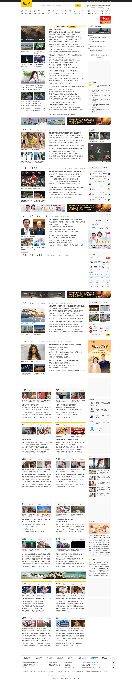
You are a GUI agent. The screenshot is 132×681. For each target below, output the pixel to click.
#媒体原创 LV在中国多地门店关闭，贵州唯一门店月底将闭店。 (73, 564)
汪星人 (81, 584)
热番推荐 (49, 618)
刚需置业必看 (95, 328)
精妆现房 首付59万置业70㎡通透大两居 (98, 575)
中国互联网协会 (73, 658)
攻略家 (48, 425)
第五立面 (28, 101)
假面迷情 (28, 103)
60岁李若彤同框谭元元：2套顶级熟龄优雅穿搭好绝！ (36, 412)
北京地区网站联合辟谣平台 (54, 665)
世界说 (50, 49)
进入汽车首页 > (66, 255)
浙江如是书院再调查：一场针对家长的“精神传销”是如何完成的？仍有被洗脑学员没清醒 (79, 566)
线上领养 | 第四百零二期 (62, 611)
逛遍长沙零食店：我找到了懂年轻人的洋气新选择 (69, 452)
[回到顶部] (114, 671)
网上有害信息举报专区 (105, 22)
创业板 (102, 215)
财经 (24, 216)
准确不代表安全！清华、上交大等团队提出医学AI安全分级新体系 (39, 484)
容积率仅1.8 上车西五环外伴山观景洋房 (98, 573)
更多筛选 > (107, 272)
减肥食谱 (82, 425)
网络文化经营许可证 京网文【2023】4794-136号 (33, 664)
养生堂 (43, 110)
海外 (57, 303)
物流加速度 (52, 34)
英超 (39, 11)
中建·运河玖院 (103, 321)
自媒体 (47, 255)
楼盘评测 (106, 330)
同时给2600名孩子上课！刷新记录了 (34, 87)
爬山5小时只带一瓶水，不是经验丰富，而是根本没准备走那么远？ (40, 442)
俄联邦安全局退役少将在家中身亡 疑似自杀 (60, 83)
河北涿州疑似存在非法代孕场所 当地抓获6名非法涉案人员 (64, 67)
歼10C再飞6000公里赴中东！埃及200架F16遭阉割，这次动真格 (39, 564)
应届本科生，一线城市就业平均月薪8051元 (67, 414)
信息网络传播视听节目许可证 (87, 665)
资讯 (48, 303)
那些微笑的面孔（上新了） (29, 529)
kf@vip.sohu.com (79, 671)
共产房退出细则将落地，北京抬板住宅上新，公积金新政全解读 (66, 326)
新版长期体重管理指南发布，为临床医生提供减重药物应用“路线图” (40, 479)
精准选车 (107, 277)
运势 (39, 584)
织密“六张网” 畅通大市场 (74, 32)
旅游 (66, 11)
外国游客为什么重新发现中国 (76, 46)
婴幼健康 (82, 459)
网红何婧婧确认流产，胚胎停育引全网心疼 (67, 481)
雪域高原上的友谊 (54, 51)
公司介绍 (72, 676)
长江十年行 (64, 39)
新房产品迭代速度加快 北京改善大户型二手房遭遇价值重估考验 (66, 331)
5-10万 (91, 274)
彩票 (96, 13)
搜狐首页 (26, 3)
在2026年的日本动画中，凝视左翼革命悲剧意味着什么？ (37, 645)
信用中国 (24, 667)
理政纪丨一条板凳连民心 (55, 29)
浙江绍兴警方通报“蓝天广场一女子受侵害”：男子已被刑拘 (64, 107)
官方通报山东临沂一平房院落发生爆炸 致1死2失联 (69, 559)
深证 (97, 215)
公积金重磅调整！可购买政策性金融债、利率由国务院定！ (65, 308)
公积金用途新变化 (69, 37)
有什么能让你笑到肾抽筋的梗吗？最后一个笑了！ (103, 494)
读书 (73, 504)
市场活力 (70, 39)
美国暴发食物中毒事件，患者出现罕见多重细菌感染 (36, 477)
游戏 (83, 13)
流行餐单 (65, 425)
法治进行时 (38, 110)
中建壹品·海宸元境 (93, 312)
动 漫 (22, 108)
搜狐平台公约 (82, 676)
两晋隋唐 (40, 504)
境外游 (39, 425)
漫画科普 (40, 618)
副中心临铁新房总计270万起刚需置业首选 (99, 550)
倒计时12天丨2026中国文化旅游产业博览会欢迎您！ (36, 449)
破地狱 (28, 106)
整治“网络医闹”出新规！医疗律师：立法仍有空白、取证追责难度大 (40, 486)
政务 (110, 13)
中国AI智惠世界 (61, 34)
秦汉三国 (31, 504)
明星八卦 (39, 130)
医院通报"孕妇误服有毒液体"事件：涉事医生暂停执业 (70, 484)
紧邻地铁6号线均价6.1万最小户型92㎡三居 (99, 538)
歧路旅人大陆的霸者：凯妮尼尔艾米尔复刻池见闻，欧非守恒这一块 (74, 638)
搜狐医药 (31, 459)
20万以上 (108, 274)
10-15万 (97, 274)
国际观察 (70, 49)
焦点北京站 (106, 326)
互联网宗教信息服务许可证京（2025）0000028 (90, 667)
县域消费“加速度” (60, 44)
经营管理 (57, 216)
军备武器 (40, 539)
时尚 (24, 390)
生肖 (48, 584)
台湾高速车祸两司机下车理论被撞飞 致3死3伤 (61, 105)
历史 (83, 11)
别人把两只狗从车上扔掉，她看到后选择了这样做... (69, 601)
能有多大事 (34, 101)
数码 (62, 341)
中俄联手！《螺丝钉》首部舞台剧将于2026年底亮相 (70, 529)
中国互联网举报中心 (28, 658)
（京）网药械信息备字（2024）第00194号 (89, 662)
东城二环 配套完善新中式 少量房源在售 (98, 546)
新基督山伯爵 (34, 106)
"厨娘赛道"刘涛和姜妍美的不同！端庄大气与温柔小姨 (36, 417)
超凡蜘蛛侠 (41, 106)
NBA (43, 11)
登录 (110, 1)
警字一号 (40, 101)
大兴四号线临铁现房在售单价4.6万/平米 (98, 535)
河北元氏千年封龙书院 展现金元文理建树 (33, 531)
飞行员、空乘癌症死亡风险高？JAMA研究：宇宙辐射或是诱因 (39, 481)
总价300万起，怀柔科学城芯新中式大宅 (98, 568)
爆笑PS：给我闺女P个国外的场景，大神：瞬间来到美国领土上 (103, 478)
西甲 (65, 168)
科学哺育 (74, 459)
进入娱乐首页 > (65, 130)
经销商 (59, 255)
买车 (52, 13)
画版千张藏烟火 (75, 42)
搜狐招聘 (53, 676)
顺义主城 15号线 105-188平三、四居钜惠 (99, 566)
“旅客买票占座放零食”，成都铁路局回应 (66, 561)
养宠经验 (65, 584)
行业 (52, 216)
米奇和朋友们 (37, 108)
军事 (26, 11)
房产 (24, 303)
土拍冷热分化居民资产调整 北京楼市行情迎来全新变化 (63, 324)
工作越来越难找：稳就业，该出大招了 (66, 417)
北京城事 (90, 26)
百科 (53, 303)
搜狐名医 (40, 459)
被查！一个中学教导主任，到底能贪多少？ (67, 412)
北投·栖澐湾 (102, 312)
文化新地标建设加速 (61, 521)
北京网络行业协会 (50, 658)
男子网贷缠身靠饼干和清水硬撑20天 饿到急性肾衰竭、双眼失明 (66, 109)
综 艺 (22, 110)
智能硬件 (41, 341)
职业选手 (74, 618)
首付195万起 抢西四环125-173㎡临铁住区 (99, 548)
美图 (58, 130)
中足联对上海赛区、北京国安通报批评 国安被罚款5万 (63, 62)
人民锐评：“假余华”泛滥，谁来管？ (65, 556)
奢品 (48, 390)
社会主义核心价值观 (105, 18)
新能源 (57, 13)
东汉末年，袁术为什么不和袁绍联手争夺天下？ (35, 524)
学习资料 (82, 390)
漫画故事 (31, 618)
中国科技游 (52, 46)
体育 (24, 168)
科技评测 (48, 341)
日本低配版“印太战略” (60, 49)
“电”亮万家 (76, 44)
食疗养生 (74, 425)
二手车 (39, 255)
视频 (52, 11)
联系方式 (62, 676)
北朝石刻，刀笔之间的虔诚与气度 (31, 521)
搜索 (108, 335)
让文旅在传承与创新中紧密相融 (57, 32)
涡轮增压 (102, 277)
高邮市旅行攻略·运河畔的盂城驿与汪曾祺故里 (34, 447)
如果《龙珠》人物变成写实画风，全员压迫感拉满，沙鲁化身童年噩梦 (41, 640)
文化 (79, 11)
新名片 (50, 39)
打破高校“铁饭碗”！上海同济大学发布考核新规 (68, 410)
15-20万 (102, 274)
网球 (75, 168)
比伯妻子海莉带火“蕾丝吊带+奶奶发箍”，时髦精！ (35, 410)
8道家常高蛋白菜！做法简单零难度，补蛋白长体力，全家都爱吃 (73, 447)
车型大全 (53, 255)
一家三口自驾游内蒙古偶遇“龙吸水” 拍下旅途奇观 (62, 114)
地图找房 (43, 303)
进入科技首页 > (69, 341)
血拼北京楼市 (96, 326)
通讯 (36, 341)
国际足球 (55, 168)
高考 (64, 390)
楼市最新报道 (106, 328)
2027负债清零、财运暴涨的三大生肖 (32, 608)
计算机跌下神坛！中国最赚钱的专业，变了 (67, 407)
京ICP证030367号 (53, 662)
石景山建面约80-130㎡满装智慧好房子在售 (99, 552)
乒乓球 (70, 168)
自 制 (22, 103)
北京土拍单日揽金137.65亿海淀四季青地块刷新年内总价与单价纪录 (67, 318)
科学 (58, 341)
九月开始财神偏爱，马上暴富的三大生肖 (33, 606)
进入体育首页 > (82, 168)
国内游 (30, 425)
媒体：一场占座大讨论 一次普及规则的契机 (60, 89)
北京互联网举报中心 (39, 658)
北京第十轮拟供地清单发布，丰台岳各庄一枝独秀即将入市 (65, 329)
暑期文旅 (51, 37)
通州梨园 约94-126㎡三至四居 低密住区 (98, 564)
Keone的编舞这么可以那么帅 (33, 89)
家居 (43, 13)
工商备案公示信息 (68, 665)
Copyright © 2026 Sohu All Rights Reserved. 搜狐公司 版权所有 (66, 678)
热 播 (22, 101)
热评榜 (93, 13)
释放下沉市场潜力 (71, 34)
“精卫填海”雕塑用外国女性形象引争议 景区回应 (61, 91)
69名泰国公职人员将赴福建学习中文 (59, 75)
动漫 (79, 13)
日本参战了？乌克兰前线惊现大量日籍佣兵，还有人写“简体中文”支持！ (41, 556)
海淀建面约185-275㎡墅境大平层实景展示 (99, 571)
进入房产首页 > (70, 303)
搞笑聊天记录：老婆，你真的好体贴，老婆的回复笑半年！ (103, 489)
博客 (96, 11)
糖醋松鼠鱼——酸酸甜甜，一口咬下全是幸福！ (68, 449)
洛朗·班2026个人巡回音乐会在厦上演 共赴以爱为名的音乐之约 (73, 531)
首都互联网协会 (96, 658)
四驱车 (91, 277)
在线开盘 (63, 303)
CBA (46, 168)
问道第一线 (78, 39)
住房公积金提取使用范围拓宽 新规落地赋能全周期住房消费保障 (66, 311)
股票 (46, 216)
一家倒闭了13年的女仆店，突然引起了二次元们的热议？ (37, 638)
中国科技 (56, 39)
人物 (39, 390)
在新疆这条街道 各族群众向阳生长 (69, 51)
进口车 (97, 277)
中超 (50, 168)
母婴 (70, 11)
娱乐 (24, 129)
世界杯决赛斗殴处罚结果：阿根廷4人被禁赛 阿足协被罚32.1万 (66, 78)
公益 (110, 11)
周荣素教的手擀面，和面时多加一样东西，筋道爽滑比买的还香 (73, 442)
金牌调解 (31, 110)
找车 (108, 257)
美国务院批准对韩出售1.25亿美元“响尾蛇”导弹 (61, 73)
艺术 (81, 504)
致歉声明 (82, 539)
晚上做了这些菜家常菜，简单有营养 (65, 444)
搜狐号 (92, 399)
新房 (39, 13)
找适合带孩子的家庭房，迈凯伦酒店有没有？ (34, 452)
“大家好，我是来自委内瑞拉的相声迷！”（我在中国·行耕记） (72, 524)
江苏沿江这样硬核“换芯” (55, 42)
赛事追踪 (82, 618)
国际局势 (31, 539)
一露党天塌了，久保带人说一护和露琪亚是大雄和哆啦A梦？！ (39, 643)
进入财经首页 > (65, 216)
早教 (64, 459)
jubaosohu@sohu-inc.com (96, 671)
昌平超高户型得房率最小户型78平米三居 (99, 542)
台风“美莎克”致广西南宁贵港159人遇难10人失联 (62, 57)
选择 (27, 110)
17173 (106, 13)
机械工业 (78, 37)
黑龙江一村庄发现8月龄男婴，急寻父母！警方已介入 (70, 479)
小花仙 (43, 108)
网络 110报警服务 (61, 658)
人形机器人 (66, 42)
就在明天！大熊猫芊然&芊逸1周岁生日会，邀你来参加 (70, 608)
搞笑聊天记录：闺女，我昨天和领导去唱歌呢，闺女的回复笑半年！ (103, 472)
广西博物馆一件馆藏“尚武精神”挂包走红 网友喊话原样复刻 (64, 96)
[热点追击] (99, 26)
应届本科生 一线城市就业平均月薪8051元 (60, 65)
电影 (49, 130)
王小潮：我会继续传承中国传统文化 (34, 85)
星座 (24, 583)
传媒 (73, 539)
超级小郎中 (34, 103)
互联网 (31, 341)
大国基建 (51, 44)
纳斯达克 (108, 215)
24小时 (93, 11)
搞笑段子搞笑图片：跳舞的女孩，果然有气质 (103, 482)
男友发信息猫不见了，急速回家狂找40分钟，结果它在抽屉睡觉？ (73, 603)
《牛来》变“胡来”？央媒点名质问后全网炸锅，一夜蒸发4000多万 (39, 636)
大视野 (106, 11)
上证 (91, 215)
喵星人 (73, 584)
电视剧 (57, 11)
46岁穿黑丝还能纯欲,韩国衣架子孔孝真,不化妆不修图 (36, 407)
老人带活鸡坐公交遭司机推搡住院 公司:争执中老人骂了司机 (65, 99)
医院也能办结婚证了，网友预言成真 (65, 486)
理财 (30, 13)
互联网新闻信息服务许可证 (54, 664)
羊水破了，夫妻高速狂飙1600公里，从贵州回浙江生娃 (70, 477)
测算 (30, 584)
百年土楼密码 (59, 37)
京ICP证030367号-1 (68, 662)
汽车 (24, 255)
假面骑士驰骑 (29, 108)
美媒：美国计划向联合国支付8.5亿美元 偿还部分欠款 (63, 80)
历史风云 (49, 539)
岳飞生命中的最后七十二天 (29, 526)
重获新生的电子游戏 (61, 640)
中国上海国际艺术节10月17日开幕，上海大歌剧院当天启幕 (72, 526)
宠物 (58, 583)
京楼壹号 (95, 330)
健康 (70, 13)
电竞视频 (65, 618)
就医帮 (48, 459)
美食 (58, 424)
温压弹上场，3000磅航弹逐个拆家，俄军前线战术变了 (37, 561)
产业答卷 (68, 44)
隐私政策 (77, 676)
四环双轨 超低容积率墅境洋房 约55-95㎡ (99, 562)
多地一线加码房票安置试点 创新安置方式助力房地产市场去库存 (66, 315)
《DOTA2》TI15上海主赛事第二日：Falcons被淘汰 (70, 643)
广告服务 (57, 676)
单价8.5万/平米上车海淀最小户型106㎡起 (99, 540)
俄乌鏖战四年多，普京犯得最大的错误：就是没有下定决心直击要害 (40, 559)
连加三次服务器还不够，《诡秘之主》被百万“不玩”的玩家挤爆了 (73, 636)
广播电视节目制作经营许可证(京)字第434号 (89, 664)
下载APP (103, 1)
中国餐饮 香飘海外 (62, 46)
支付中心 (49, 676)
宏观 (26, 13)
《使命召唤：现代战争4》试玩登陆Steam (67, 645)
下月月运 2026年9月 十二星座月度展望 (32, 601)
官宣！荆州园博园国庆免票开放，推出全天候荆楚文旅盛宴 (38, 444)
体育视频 (33, 168)
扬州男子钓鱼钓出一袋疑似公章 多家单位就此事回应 (63, 94)
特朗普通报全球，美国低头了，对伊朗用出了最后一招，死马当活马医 (41, 566)
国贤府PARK (91, 321)
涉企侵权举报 (106, 671)
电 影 (22, 106)
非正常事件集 (41, 103)
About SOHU (67, 676)
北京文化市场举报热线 (84, 658)
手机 (53, 341)
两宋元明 (49, 504)
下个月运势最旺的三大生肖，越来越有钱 (33, 603)
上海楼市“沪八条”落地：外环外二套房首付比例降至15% (64, 313)
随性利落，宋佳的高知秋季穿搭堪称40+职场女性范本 (36, 414)
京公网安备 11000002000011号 (30, 665)
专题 (30, 11)
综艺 (54, 130)
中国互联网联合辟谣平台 (69, 667)
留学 (73, 390)
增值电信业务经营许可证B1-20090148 (30, 662)
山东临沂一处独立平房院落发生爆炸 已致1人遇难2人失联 (64, 60)
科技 (24, 341)
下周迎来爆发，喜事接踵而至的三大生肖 (33, 611)
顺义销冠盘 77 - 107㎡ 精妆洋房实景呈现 (99, 544)
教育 (66, 13)
